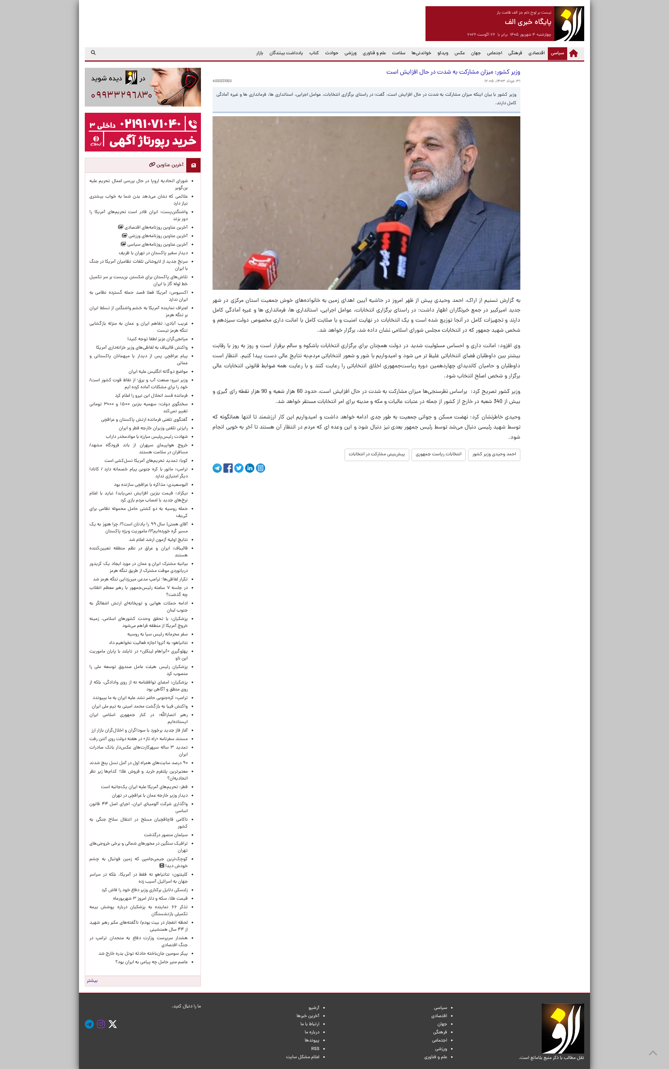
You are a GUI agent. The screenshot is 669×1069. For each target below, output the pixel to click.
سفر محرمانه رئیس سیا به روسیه (157, 634)
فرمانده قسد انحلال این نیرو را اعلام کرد (151, 395)
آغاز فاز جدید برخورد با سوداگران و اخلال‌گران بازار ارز (139, 730)
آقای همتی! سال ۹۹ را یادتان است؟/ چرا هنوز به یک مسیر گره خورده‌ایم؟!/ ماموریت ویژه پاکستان (138, 528)
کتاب (314, 53)
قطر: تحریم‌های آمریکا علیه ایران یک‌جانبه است (144, 787)
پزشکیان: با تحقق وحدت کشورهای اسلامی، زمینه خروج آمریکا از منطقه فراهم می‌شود (138, 623)
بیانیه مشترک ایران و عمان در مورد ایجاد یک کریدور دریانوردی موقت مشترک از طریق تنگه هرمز (138, 568)
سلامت (398, 53)
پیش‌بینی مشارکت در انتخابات (377, 454)
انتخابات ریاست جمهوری (438, 454)
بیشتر (92, 981)
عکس (460, 53)
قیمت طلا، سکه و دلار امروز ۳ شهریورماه (150, 898)
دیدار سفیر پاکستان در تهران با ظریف (153, 253)
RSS (315, 1049)
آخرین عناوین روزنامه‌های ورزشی (157, 236)
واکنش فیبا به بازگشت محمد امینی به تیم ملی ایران (140, 706)
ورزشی (351, 53)
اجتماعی (494, 53)
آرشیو (314, 1008)
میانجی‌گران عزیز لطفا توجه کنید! (157, 339)
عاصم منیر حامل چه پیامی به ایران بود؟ (151, 962)
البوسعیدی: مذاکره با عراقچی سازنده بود (151, 485)
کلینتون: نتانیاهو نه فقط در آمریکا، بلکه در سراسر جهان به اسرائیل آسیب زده (138, 878)
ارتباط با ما (309, 1024)
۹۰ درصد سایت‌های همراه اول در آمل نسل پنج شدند (138, 763)
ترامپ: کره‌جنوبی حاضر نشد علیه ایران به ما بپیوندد (140, 698)
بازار (259, 53)
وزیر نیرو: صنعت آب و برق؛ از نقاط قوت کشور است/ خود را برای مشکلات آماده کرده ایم (138, 384)
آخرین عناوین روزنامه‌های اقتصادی (156, 227)
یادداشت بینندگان (286, 53)
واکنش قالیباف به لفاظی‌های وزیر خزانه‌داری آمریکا (142, 347)
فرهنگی (515, 53)
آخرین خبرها (308, 1016)
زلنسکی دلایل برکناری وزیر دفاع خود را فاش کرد (144, 890)
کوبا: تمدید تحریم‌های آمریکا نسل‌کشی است (146, 461)
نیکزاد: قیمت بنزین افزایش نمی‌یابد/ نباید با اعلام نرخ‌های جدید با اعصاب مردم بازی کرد (138, 497)
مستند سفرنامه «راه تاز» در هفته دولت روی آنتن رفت (138, 739)
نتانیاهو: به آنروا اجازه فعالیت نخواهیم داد (148, 643)
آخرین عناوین (169, 165)
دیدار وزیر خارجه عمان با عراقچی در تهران (150, 795)
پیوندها (312, 1040)
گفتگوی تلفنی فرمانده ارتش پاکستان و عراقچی (144, 420)
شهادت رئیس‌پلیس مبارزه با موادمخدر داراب (147, 437)
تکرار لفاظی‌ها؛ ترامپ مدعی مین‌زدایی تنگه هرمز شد (140, 579)
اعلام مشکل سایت (302, 1057)
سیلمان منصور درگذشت (166, 835)
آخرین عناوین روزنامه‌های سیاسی (157, 244)
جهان (476, 53)
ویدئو (442, 53)
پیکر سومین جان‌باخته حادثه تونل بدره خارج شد (143, 953)
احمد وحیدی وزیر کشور (494, 454)
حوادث (331, 53)
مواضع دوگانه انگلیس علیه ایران (158, 371)
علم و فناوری (374, 53)
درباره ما (312, 1032)
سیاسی (556, 53)
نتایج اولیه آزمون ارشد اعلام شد (158, 540)
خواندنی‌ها (421, 53)
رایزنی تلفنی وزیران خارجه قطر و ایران (153, 428)
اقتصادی (536, 53)
